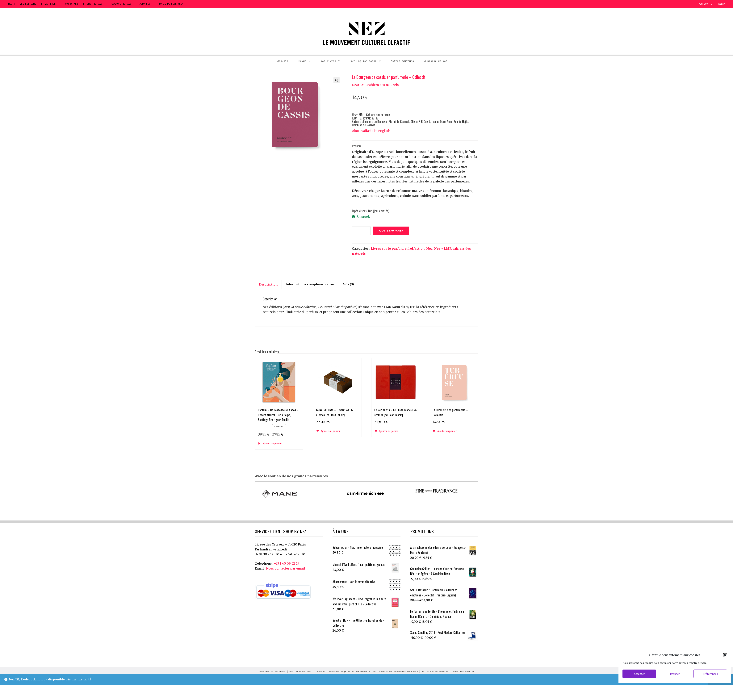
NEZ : (11, 3)
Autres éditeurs (402, 61)
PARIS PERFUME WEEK (171, 3)
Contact (320, 671)
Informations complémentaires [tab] (310, 284)
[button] (725, 655)
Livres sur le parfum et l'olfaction (398, 248)
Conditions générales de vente (398, 671)
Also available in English (371, 131)
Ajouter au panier (391, 230)
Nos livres (328, 61)
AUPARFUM (145, 3)
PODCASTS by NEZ (121, 3)
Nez (429, 248)
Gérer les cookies (463, 671)
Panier (721, 3)
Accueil (282, 61)
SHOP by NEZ (94, 3)
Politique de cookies (434, 671)
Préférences (710, 674)
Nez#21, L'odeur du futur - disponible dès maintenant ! (50, 679)
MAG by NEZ (71, 3)
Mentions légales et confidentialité (352, 671)
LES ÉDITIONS (28, 3)
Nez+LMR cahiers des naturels (375, 85)
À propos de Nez (435, 61)
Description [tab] (268, 284)
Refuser (675, 674)
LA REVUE (50, 3)
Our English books (363, 61)
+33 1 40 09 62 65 (286, 563)
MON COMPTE (705, 3)
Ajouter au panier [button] (272, 443)
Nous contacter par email (285, 568)
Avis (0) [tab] (348, 284)
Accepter (639, 674)
